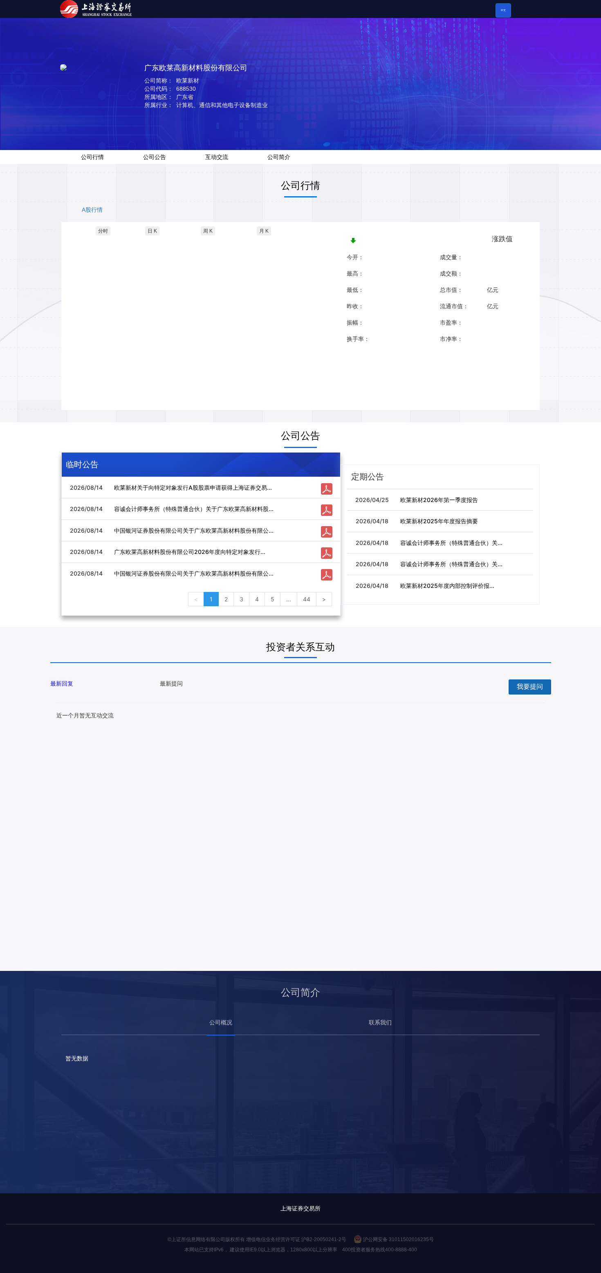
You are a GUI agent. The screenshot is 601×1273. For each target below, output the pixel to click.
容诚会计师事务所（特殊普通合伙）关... (451, 542)
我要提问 (530, 686)
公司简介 (278, 157)
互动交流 (216, 157)
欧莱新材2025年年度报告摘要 (439, 521)
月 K (264, 231)
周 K (208, 231)
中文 (503, 10)
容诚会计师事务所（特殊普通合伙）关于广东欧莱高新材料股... (194, 508)
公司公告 (154, 157)
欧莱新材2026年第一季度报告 (439, 499)
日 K (152, 231)
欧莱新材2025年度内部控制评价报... (447, 585)
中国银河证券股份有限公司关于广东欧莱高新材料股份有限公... (194, 530)
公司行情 (92, 157)
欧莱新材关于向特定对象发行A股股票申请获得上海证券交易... (193, 487)
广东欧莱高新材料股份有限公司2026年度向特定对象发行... (189, 551)
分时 (103, 231)
